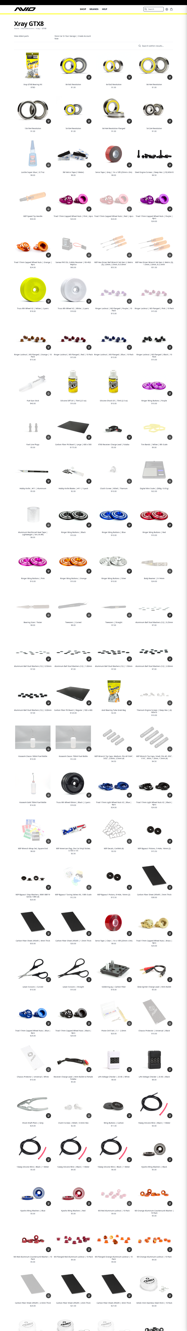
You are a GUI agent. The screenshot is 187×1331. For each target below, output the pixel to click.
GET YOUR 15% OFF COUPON (64, 689)
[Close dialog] (147, 626)
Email (42, 677)
